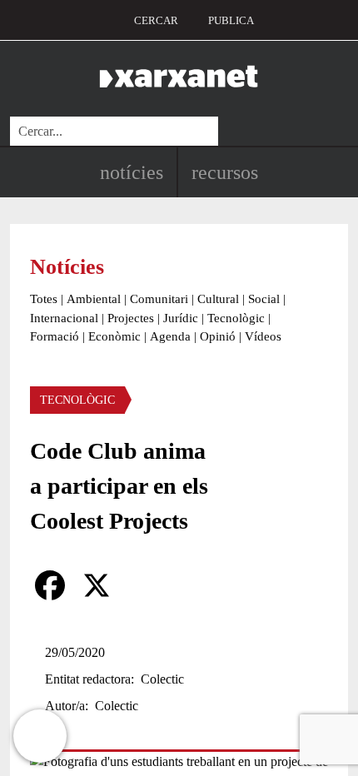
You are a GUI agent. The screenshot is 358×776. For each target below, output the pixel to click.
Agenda (170, 336)
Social (264, 299)
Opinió (218, 336)
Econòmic (114, 336)
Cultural (218, 299)
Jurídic (180, 318)
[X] (97, 585)
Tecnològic (236, 318)
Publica (231, 20)
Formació (54, 336)
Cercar (156, 20)
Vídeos (263, 336)
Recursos (224, 172)
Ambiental (94, 299)
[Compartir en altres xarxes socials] (143, 585)
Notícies (131, 172)
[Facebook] (50, 585)
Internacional (64, 318)
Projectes (130, 318)
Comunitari (159, 299)
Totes (43, 299)
